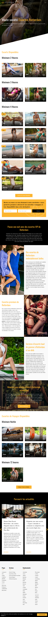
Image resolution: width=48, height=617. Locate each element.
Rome (36, 592)
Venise (36, 602)
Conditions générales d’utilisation (4, 578)
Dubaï (24, 590)
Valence (36, 601)
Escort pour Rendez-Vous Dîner (14, 575)
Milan (36, 585)
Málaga (36, 582)
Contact (3, 582)
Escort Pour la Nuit (12, 573)
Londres (36, 577)
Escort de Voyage (12, 572)
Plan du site (4, 585)
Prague (36, 590)
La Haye (36, 573)
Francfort (24, 597)
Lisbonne (36, 575)
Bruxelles (24, 582)
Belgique (24, 578)
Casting (3, 575)
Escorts (3, 583)
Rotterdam (37, 594)
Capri (24, 585)
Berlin (24, 580)
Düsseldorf (25, 594)
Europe (24, 595)
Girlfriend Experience (13, 578)
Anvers (24, 573)
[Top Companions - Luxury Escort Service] (7, 2)
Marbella (36, 584)
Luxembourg (37, 578)
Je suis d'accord (42, 614)
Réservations (4, 590)
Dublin (24, 592)
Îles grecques (37, 572)
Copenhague (25, 589)
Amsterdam (25, 572)
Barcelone (24, 577)
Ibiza (24, 604)
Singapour (37, 595)
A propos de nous (4, 573)
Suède (36, 599)
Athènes (24, 575)
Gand (24, 599)
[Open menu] (45, 2)
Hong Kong (25, 602)
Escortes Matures (12, 577)
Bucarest (24, 584)
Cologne (24, 587)
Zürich (36, 604)
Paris (36, 589)
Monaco (36, 587)
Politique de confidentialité (4, 587)
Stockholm (37, 597)
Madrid (36, 580)
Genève (24, 601)
